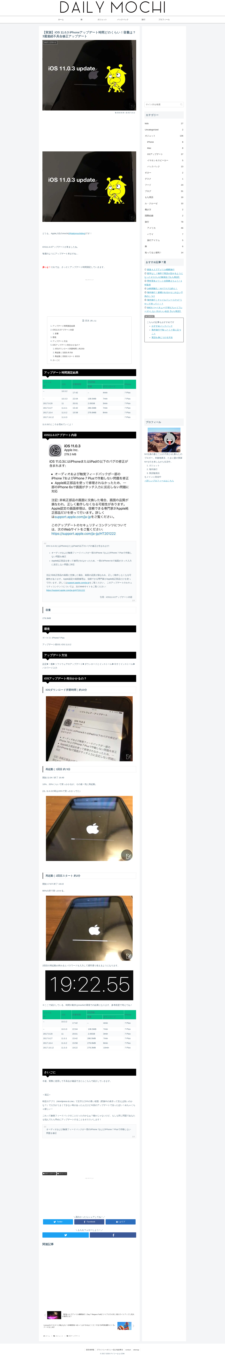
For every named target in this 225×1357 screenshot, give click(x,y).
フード (164, 185)
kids (164, 123)
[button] (181, 104)
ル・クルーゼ (164, 203)
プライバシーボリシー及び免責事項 (110, 1350)
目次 (87, 320)
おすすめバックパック (162, 326)
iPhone (165, 142)
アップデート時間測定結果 (63, 326)
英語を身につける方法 (162, 337)
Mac (165, 148)
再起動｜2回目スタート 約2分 (67, 356)
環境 (54, 337)
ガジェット (62, 1173)
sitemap (136, 1350)
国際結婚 (164, 215)
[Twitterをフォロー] (65, 1235)
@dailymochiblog (77, 233)
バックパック (165, 166)
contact (128, 1350)
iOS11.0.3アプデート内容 (63, 330)
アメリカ (165, 228)
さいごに (56, 360)
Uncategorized (164, 130)
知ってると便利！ (164, 252)
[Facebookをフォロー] (113, 1235)
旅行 (164, 222)
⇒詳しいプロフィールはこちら (159, 481)
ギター (164, 173)
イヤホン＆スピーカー (165, 160)
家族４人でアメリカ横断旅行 (160, 269)
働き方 (164, 209)
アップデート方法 (60, 341)
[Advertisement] (89, 132)
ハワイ (165, 234)
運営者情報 (90, 1350)
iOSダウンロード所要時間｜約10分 (69, 349)
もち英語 (164, 197)
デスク (164, 179)
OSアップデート (50, 1173)
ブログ (164, 191)
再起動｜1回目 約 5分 (64, 352)
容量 (57, 333)
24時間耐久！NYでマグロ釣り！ (162, 288)
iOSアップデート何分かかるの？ (66, 345)
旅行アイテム (165, 240)
